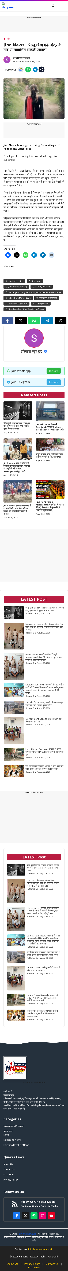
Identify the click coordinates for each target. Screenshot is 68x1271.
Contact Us (9, 1169)
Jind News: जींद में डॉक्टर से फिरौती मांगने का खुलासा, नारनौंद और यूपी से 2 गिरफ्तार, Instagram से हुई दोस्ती (16, 467)
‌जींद (8, 38)
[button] (53, 6)
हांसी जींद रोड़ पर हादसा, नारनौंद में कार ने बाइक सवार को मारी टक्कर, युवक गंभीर (44, 704)
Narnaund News (12, 1139)
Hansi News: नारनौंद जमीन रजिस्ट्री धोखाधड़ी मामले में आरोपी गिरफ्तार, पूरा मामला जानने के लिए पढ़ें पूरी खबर (43, 657)
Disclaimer (8, 1174)
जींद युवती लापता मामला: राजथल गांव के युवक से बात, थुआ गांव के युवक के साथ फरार (16, 426)
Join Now (53, 370)
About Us (8, 1164)
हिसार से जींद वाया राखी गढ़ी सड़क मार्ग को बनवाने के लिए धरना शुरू (49, 455)
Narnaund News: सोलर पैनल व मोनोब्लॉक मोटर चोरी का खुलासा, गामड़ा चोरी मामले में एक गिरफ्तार (44, 627)
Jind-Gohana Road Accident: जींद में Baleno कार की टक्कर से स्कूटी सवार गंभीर (50, 427)
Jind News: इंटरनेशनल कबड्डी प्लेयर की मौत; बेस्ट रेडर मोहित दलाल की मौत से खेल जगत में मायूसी (17, 509)
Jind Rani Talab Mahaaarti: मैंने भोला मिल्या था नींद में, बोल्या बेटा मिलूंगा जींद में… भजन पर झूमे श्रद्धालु (50, 506)
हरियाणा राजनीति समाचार (13, 1126)
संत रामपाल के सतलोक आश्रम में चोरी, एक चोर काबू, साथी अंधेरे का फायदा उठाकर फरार (44, 767)
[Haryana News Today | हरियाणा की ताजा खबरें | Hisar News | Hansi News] (8, 6)
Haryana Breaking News (16, 1144)
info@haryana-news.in (40, 1249)
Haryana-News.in (26, 1233)
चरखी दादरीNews (8, 1133)
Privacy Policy (10, 1179)
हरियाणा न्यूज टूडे (23, 57)
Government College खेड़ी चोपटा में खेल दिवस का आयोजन (43, 720)
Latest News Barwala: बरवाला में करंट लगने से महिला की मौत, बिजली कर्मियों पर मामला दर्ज (44, 751)
